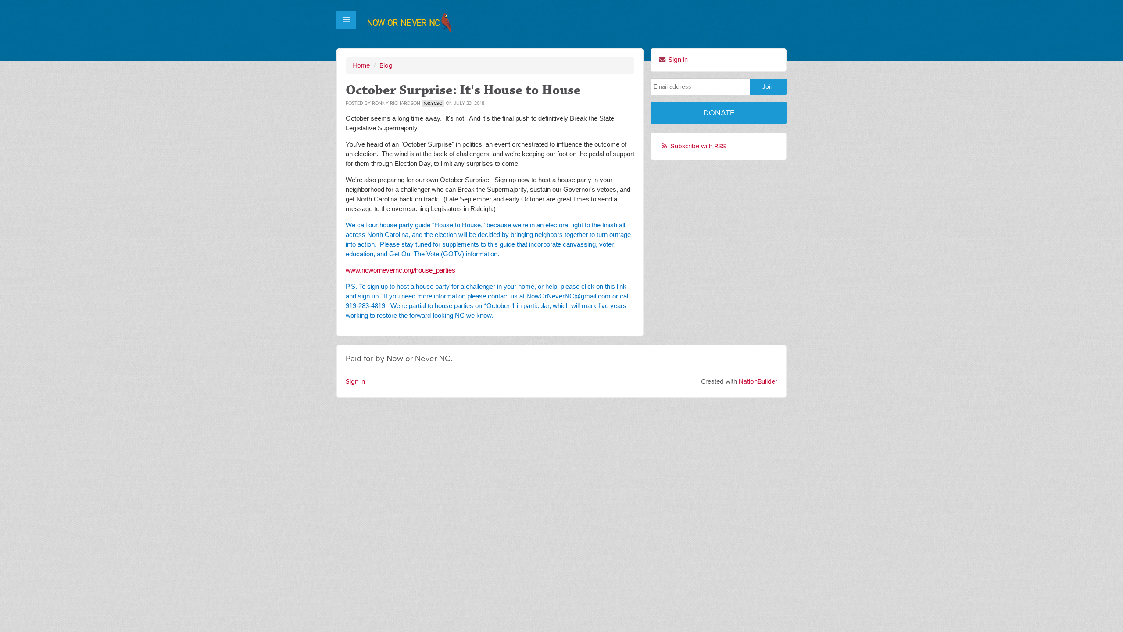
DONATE (718, 113)
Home (361, 65)
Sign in (677, 60)
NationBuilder (758, 381)
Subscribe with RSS (698, 146)
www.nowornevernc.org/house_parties (400, 270)
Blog (386, 65)
